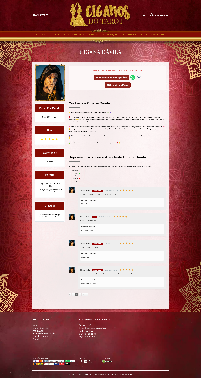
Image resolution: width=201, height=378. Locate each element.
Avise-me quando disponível (112, 77)
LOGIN (143, 15)
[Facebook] (85, 362)
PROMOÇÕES (112, 35)
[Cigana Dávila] (62, 98)
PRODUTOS (131, 35)
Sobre (35, 325)
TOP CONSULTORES (76, 35)
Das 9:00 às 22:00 (87, 333)
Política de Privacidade (43, 333)
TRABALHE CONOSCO (158, 35)
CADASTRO (45, 35)
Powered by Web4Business (122, 374)
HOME (36, 35)
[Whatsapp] (90, 362)
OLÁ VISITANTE (40, 15)
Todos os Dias (86, 330)
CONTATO (143, 35)
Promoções (37, 330)
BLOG (122, 35)
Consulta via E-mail (119, 85)
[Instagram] (80, 362)
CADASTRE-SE (161, 15)
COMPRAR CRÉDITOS (95, 35)
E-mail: (93, 327)
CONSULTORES (59, 35)
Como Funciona (40, 327)
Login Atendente (87, 336)
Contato (36, 339)
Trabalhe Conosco (41, 336)
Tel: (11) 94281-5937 (88, 325)
